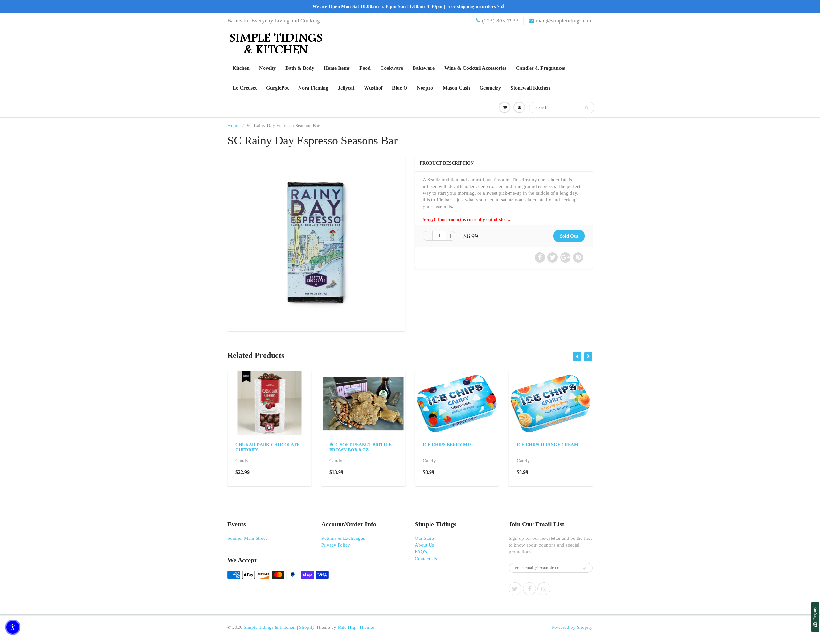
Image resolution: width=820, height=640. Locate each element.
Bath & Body (299, 68)
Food (365, 68)
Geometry (490, 88)
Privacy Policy (335, 544)
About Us (424, 544)
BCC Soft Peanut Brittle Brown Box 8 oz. (360, 447)
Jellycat (346, 88)
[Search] (587, 108)
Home (233, 125)
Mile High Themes (356, 627)
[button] (12, 627)
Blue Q (399, 88)
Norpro (425, 88)
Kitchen (241, 68)
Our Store (424, 538)
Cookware (391, 68)
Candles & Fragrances (540, 68)
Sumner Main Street (247, 538)
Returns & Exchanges (343, 538)
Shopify (307, 627)
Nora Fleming (313, 88)
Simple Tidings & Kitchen (270, 627)
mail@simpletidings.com (564, 21)
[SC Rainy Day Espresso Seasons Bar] (316, 242)
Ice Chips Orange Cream (547, 444)
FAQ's (421, 551)
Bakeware (424, 68)
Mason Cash (456, 88)
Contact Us (426, 558)
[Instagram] (543, 588)
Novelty (267, 68)
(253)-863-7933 (500, 21)
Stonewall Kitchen (530, 88)
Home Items (337, 68)
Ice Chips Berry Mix (447, 444)
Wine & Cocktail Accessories (475, 68)
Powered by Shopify (572, 627)
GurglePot (277, 88)
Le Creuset (245, 88)
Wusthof (373, 88)
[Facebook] (529, 588)
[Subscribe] (584, 568)
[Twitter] (515, 588)
